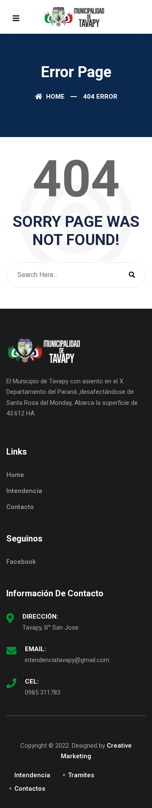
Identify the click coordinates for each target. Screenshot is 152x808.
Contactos (29, 788)
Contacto (20, 507)
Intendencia (24, 491)
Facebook (21, 562)
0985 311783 (42, 692)
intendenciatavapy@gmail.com (67, 660)
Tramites (81, 775)
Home (54, 96)
